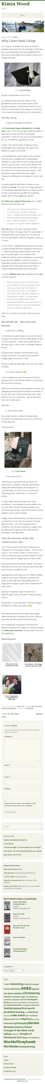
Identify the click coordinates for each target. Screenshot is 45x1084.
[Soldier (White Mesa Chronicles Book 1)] (8, 906)
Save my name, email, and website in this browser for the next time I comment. (20, 804)
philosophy (21, 1023)
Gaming (20, 1012)
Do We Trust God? (10, 886)
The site (5, 229)
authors (18, 993)
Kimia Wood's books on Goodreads (20, 898)
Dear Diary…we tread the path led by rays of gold (22, 851)
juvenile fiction (14, 1019)
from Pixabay (25, 90)
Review (33, 1023)
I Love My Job (8, 844)
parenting (35, 1019)
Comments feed (10, 1067)
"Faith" (6, 984)
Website (7, 789)
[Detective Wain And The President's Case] (8, 930)
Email (7, 777)
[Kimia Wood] (23, 32)
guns (26, 1012)
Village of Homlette (30, 1037)
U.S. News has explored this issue (16, 201)
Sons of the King (18, 914)
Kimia (15, 37)
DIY (33, 706)
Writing (31, 1046)
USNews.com (14, 274)
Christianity (31, 993)
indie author (18, 1015)
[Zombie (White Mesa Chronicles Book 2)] (8, 953)
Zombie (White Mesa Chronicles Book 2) (20, 950)
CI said (13, 187)
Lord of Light (9, 877)
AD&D (26, 988)
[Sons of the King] (8, 918)
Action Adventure (12, 989)
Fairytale (35, 1005)
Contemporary (31, 997)
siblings (7, 1034)
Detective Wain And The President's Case (21, 927)
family (8, 1008)
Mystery (26, 1018)
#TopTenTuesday (31, 984)
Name (7, 765)
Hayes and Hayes (19, 937)
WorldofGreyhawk (20, 1041)
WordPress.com (22, 1081)
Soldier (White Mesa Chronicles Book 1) (20, 903)
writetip (22, 1046)
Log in (6, 1060)
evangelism (26, 1005)
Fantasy (16, 1008)
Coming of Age (18, 996)
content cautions (11, 999)
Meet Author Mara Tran (13, 869)
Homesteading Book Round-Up (15, 840)
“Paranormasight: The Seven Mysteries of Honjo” (22, 847)
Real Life (21, 706)
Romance (9, 1027)
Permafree (9, 1023)
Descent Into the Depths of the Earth (22, 1002)
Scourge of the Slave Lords (19, 1030)
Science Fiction (23, 1027)
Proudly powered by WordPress (14, 1079)
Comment (8, 736)
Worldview (12, 708)
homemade (7, 1016)
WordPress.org (9, 1071)
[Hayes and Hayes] (8, 941)
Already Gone (9, 873)
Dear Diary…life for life (12, 855)
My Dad (39, 714)
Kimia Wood (16, 3)
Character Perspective (12, 880)
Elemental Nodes (14, 1005)
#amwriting (16, 984)
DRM (5, 1005)
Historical (33, 1012)
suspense (15, 1034)
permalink (30, 708)
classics (8, 996)
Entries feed (8, 1064)
